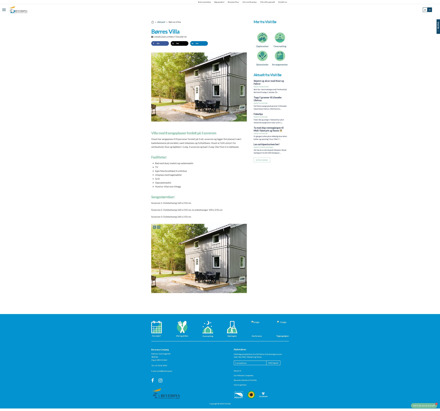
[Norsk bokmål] (429, 9)
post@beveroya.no (164, 373)
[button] (4, 9)
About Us (237, 373)
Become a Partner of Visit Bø (245, 382)
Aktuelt (161, 22)
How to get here (240, 387)
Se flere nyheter (262, 160)
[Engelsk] (425, 9)
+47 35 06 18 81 (160, 368)
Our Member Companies (243, 378)
